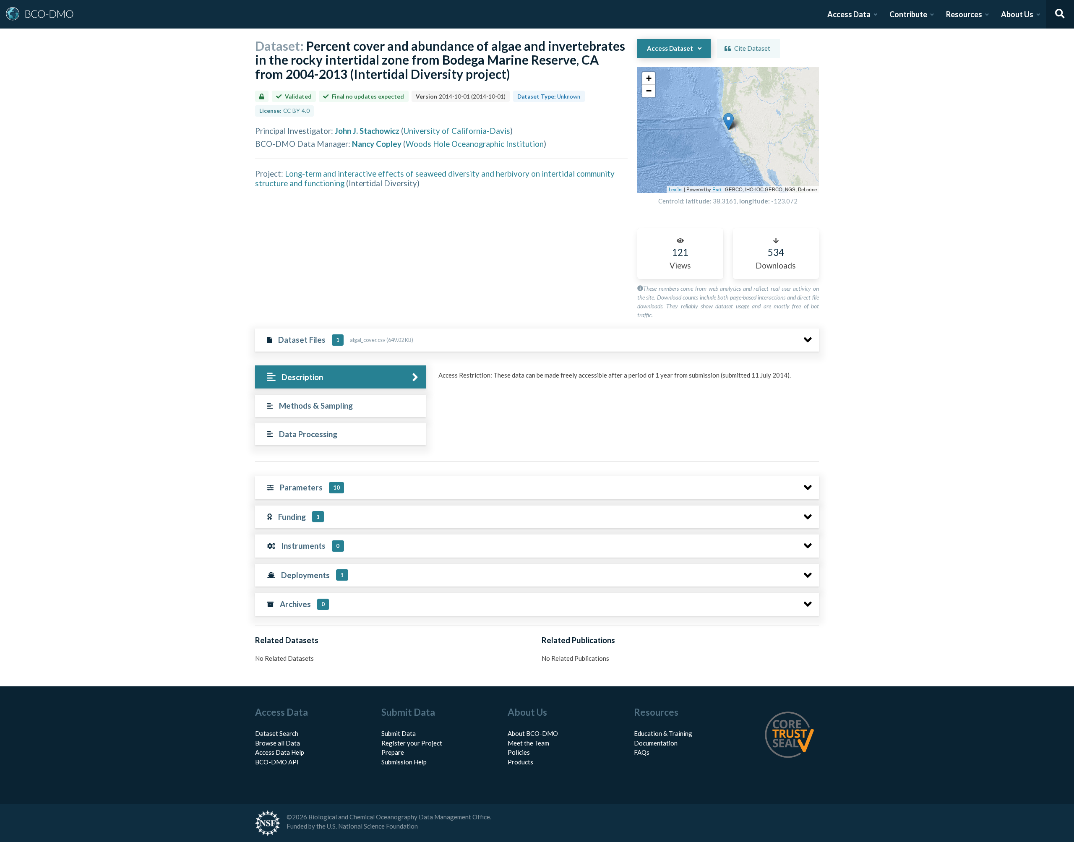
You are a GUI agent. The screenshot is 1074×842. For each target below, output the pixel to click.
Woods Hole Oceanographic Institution (475, 144)
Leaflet (676, 189)
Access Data (849, 14)
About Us (1017, 14)
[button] (728, 121)
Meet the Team (528, 743)
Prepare (392, 752)
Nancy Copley (376, 144)
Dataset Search (276, 733)
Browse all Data (277, 743)
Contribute (908, 14)
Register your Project (411, 743)
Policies (519, 752)
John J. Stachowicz (367, 131)
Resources (964, 14)
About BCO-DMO (533, 733)
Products (520, 762)
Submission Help (404, 762)
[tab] (340, 376)
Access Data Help (279, 752)
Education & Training (663, 733)
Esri (716, 189)
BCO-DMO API (277, 762)
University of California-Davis (457, 131)
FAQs (641, 752)
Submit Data (398, 733)
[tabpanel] (626, 378)
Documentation (656, 743)
